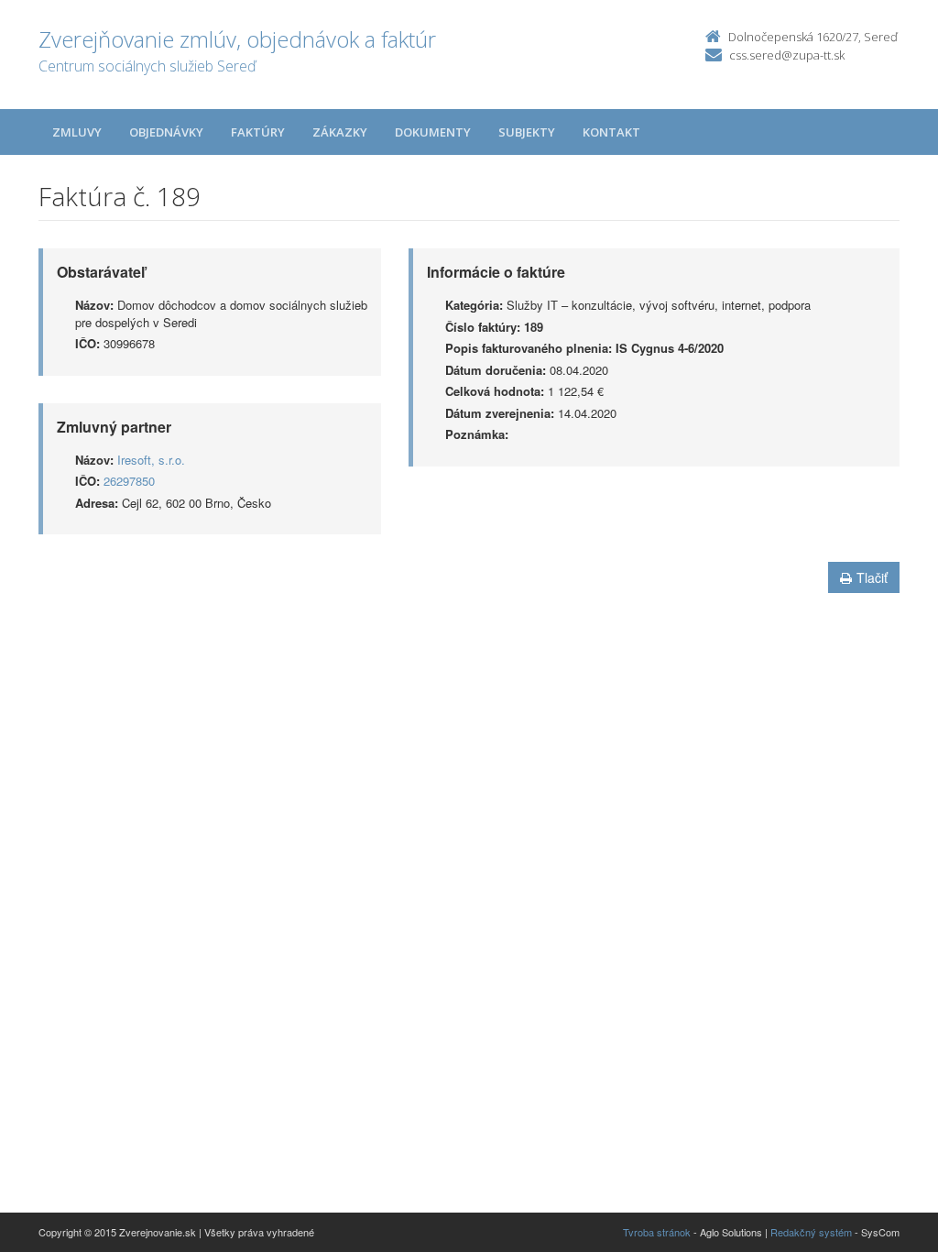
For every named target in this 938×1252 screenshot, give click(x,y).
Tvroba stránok (657, 1232)
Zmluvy (77, 132)
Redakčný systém (811, 1232)
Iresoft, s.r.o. (151, 459)
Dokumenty (433, 132)
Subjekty (526, 132)
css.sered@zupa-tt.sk (787, 55)
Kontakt (611, 132)
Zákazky (339, 132)
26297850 (129, 480)
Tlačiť (872, 577)
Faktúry (258, 132)
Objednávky (166, 132)
